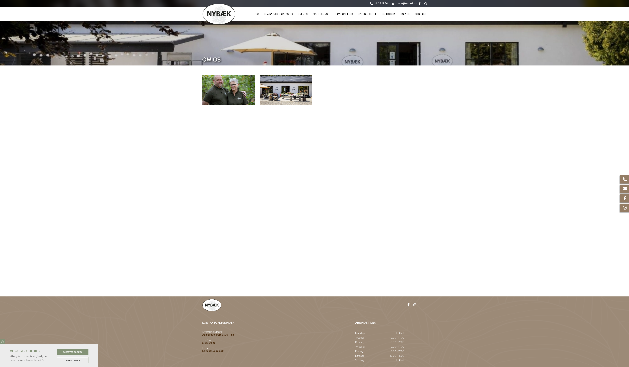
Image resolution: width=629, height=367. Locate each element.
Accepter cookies (73, 352)
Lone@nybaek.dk (407, 3)
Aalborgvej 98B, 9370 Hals (218, 334)
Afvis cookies (73, 360)
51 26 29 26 (381, 3)
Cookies (2, 341)
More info (39, 360)
